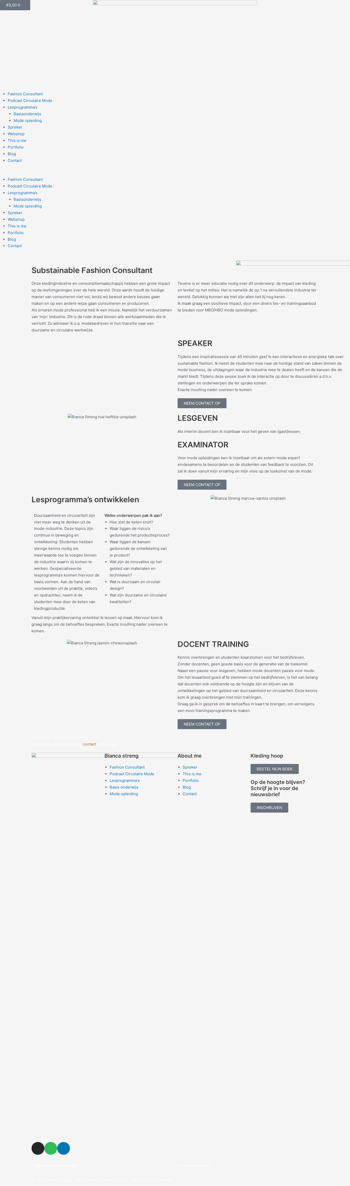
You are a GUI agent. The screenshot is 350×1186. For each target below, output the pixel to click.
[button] (175, 173)
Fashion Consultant (25, 93)
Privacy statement (194, 1165)
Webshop (16, 133)
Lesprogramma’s (22, 107)
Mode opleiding (28, 120)
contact (89, 744)
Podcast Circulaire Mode (30, 100)
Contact (15, 160)
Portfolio (16, 147)
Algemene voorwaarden (55, 1165)
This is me (17, 140)
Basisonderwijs (27, 113)
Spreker (15, 127)
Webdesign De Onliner (151, 1180)
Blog (12, 153)
